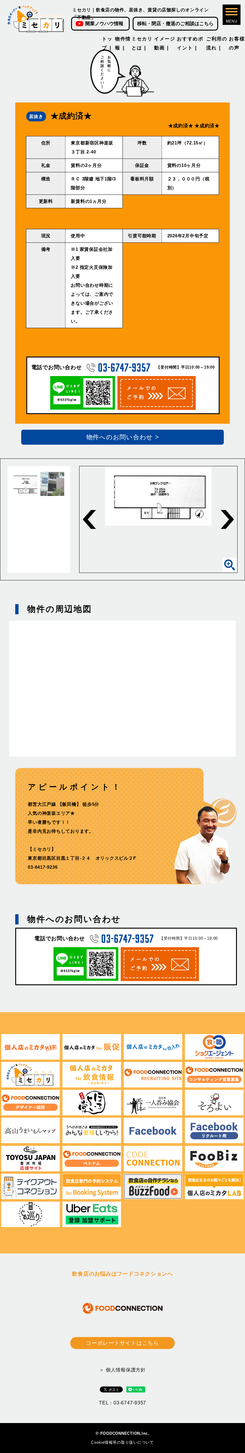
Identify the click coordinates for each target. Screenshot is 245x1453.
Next (227, 519)
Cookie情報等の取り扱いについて (122, 1442)
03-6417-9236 (42, 867)
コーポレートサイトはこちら (122, 1343)
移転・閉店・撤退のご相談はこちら (175, 23)
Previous (89, 519)
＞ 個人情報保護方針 (122, 1369)
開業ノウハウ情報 (104, 23)
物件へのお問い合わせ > (122, 437)
